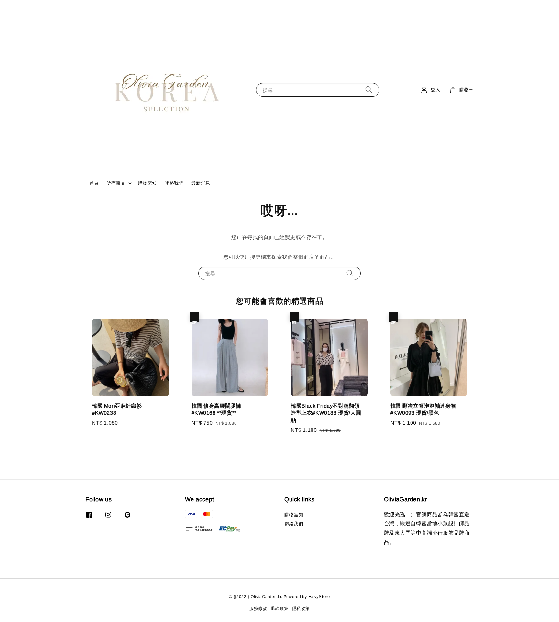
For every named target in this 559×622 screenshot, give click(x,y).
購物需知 (147, 183)
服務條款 (258, 608)
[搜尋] (368, 89)
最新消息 (200, 183)
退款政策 (280, 608)
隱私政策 (301, 608)
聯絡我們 (174, 183)
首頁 (94, 183)
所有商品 (115, 183)
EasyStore (319, 596)
